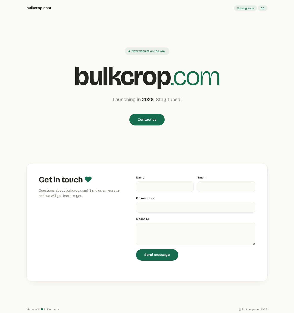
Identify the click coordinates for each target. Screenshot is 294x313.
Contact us (147, 119)
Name (140, 177)
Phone (145, 198)
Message (142, 219)
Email (201, 177)
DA (263, 8)
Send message (157, 255)
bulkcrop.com (38, 8)
